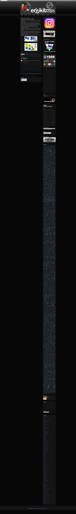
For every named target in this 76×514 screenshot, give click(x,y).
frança (53, 243)
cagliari (53, 182)
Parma (45, 317)
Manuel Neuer (44, 291)
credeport (47, 212)
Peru (46, 320)
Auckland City (53, 167)
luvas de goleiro (49, 286)
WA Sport (52, 376)
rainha (52, 327)
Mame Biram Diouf (52, 289)
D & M (53, 215)
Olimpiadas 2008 (48, 310)
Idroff (53, 258)
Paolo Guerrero (52, 315)
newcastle (53, 303)
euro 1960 (51, 231)
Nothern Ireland (52, 307)
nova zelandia (53, 308)
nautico (53, 300)
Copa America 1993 (53, 202)
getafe (47, 248)
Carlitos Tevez (52, 185)
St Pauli (47, 353)
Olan (48, 309)
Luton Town (45, 286)
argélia (45, 161)
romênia (51, 336)
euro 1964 (53, 231)
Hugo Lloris (49, 257)
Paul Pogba (48, 318)
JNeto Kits (44, 464)
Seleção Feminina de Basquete (48, 344)
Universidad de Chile (48, 369)
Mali (51, 288)
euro (48, 231)
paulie (51, 318)
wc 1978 (44, 378)
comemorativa (45, 195)
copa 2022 (53, 201)
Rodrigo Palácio (48, 335)
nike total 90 (46, 306)
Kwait (54, 276)
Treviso (49, 363)
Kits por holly (45, 469)
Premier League (49, 324)
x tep (49, 388)
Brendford (46, 179)
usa (47, 371)
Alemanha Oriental (49, 155)
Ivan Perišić (53, 265)
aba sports (46, 150)
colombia (45, 194)
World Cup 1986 (51, 385)
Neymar (46, 304)
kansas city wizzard (52, 273)
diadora (44, 220)
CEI (49, 187)
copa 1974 (47, 198)
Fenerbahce (48, 237)
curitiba (53, 214)
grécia (44, 252)
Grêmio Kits (44, 460)
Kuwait (51, 276)
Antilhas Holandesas (48, 159)
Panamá (47, 315)
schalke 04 (49, 343)
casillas (48, 186)
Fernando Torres (52, 237)
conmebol (44, 196)
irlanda (51, 263)
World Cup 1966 (47, 384)
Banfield (52, 169)
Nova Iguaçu (49, 308)
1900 (50, 145)
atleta (43, 165)
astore (50, 163)
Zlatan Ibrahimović (53, 392)
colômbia (49, 194)
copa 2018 (49, 201)
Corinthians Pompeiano (48, 211)
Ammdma (53, 157)
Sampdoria (51, 339)
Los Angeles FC (46, 284)
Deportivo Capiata (45, 219)
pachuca (52, 313)
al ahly (46, 153)
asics (44, 163)
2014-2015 (49, 148)
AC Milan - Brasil (45, 416)
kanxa (44, 274)
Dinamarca (50, 221)
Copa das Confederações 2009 (48, 207)
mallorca (53, 288)
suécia (48, 354)
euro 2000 (49, 233)
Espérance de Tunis (52, 229)
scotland (53, 343)
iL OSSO (53, 259)
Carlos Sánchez (45, 186)
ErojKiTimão (44, 438)
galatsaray (44, 246)
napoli (44, 300)
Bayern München (50, 171)
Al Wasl (54, 153)
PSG (54, 324)
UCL (52, 364)
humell (54, 257)
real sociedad (46, 329)
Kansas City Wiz (48, 273)
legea (46, 280)
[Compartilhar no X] (22, 54)
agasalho (45, 152)
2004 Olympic (49, 147)
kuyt (52, 276)
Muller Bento (45, 477)
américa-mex (45, 157)
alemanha (49, 154)
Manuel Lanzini (52, 290)
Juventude (50, 272)
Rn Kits (44, 490)
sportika (53, 351)
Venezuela (52, 373)
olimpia (53, 309)
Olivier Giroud (53, 310)
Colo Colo (54, 193)
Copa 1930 (47, 196)
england (47, 227)
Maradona (48, 291)
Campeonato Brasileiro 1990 (47, 184)
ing (46, 261)
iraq (44, 263)
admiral (53, 151)
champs (47, 189)
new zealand (49, 303)
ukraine (50, 366)
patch (50, 317)
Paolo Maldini (44, 316)
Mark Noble (53, 292)
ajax (53, 152)
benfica (47, 173)
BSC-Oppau (51, 180)
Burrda (47, 182)
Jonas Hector (53, 270)
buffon (53, 180)
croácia (48, 213)
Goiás (48, 250)
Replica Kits (44, 487)
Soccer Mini (44, 494)
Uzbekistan (53, 371)
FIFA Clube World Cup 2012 (48, 239)
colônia (54, 194)
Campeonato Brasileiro (51, 183)
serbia (52, 345)
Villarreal (53, 374)
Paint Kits (44, 482)
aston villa (47, 163)
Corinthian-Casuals (45, 210)
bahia (47, 169)
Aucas (51, 167)
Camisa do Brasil (23, 52)
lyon (51, 286)
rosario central (44, 337)
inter (52, 261)
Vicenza (46, 374)
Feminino (44, 237)
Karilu (50, 274)
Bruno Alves (44, 180)
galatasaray (52, 245)
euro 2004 (52, 233)
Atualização (48, 167)
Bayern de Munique (51, 170)
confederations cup (50, 195)
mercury (45, 294)
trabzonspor (44, 363)
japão (45, 268)
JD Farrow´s (52, 268)
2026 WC (47, 149)
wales (54, 376)
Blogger (47, 508)
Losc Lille (54, 284)
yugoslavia (52, 390)
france (44, 244)
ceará (47, 187)
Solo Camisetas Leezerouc (46, 495)
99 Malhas (53, 149)
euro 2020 (44, 234)
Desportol (44, 437)
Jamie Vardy (51, 267)
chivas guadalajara (53, 191)
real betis (50, 328)
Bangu (54, 169)
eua (46, 231)
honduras (52, 256)
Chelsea (49, 190)
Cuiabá (49, 214)
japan (54, 267)
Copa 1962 (47, 197)
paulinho (53, 318)
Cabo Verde (50, 182)
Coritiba (53, 211)
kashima (53, 274)
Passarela (48, 317)
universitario (47, 370)
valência (53, 372)
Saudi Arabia (44, 343)
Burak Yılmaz (53, 181)
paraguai (49, 316)
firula (53, 241)
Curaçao (51, 214)
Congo (53, 195)
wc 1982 (47, 378)
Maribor (50, 292)
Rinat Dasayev (47, 333)
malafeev (46, 288)
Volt (49, 375)
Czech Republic (45, 215)
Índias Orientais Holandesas (51, 260)
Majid (44, 288)
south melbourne (49, 349)
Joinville (48, 270)
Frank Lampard (52, 244)
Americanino (50, 157)
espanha (48, 229)
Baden (44, 169)
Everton (47, 235)
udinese (49, 365)
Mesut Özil (53, 294)
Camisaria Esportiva (45, 428)
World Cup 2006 (45, 387)
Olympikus (44, 311)
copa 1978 (52, 198)
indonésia (44, 261)
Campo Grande (53, 184)
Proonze (52, 324)
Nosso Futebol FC (45, 481)
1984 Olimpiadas (53, 145)
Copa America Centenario (50, 205)
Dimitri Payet (47, 221)
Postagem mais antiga (37, 73)
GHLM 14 (44, 456)
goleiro (51, 250)
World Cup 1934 (52, 382)
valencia (50, 372)
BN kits (44, 425)
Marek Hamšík (47, 292)
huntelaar (44, 258)
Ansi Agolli (44, 159)
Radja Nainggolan (49, 327)
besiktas (53, 173)
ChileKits (44, 429)
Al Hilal (49, 153)
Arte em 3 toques (45, 421)
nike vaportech (51, 306)
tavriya (52, 357)
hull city (52, 257)
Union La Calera (48, 368)
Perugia (51, 320)
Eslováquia (48, 228)
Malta (49, 289)
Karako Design (45, 468)
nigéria (48, 305)
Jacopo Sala (54, 266)
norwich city (47, 307)
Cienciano (52, 192)
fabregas (53, 235)
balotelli (50, 169)
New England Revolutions (50, 302)
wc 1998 (53, 378)
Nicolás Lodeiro (49, 304)
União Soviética (52, 367)
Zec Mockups (45, 503)
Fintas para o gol (45, 443)
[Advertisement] (30, 68)
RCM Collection (45, 486)
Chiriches (47, 191)
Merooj (47, 294)
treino (47, 363)
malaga (49, 288)
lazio (53, 278)
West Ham (44, 380)
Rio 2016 (51, 333)
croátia (54, 213)
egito (44, 224)
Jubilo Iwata (52, 271)
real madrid (53, 328)
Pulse (50, 325)
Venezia (49, 373)
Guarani (47, 253)
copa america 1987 (49, 202)
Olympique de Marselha (46, 312)
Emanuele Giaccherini (50, 225)
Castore (51, 186)
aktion (44, 153)
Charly (46, 190)
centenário (49, 188)
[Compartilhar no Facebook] (23, 54)
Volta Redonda (52, 375)
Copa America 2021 (50, 204)
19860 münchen (46, 146)
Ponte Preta (51, 322)
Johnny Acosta (44, 270)
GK (48, 249)
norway (44, 307)
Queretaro (47, 326)
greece (47, 252)
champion (44, 189)
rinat (43, 333)
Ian (23, 59)
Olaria (51, 309)
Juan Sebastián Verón (45, 271)
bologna (44, 175)
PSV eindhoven (46, 325)
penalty (44, 319)
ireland (49, 263)
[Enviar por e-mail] (21, 54)
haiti (47, 254)
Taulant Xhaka (49, 357)
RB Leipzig (47, 328)
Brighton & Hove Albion (50, 179)
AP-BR (44, 419)
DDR (45, 217)
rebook (53, 329)
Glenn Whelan (44, 250)
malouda (47, 289)
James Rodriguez (47, 267)
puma (52, 325)
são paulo (50, 342)
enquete (53, 227)
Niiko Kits (44, 478)
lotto (44, 285)
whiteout (54, 380)
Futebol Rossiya (45, 451)
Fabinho (51, 235)
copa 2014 (44, 201)
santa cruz (47, 340)
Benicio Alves (45, 424)
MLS (44, 296)
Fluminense (50, 242)
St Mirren (44, 353)
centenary (53, 188)
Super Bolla (44, 355)
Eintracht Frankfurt (51, 224)
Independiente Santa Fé (45, 260)
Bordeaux (48, 175)
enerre (44, 227)
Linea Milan (45, 282)
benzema (50, 173)
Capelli (44, 185)
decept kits (51, 217)
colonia (52, 194)
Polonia (44, 322)
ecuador (49, 223)
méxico (47, 295)
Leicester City (49, 280)
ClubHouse (44, 193)
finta (46, 241)
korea (44, 276)
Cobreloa (51, 193)
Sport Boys (45, 351)
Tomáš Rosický (45, 361)
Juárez (49, 271)
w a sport (49, 376)
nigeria (45, 305)
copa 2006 (47, 200)
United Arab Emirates (53, 368)
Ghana (50, 248)
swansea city (52, 355)
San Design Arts (45, 491)
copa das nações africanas (49, 208)
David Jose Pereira (45, 433)
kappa (47, 274)
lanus (47, 278)
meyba (50, 295)
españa (45, 229)
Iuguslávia (45, 265)
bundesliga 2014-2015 (48, 181)
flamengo (44, 242)
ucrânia (46, 365)
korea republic (47, 276)
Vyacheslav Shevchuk (45, 376)
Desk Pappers (45, 434)
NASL (47, 300)
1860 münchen (47, 145)
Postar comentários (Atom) (32, 75)
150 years (44, 145)
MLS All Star (51, 296)
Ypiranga (49, 390)
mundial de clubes (50, 298)
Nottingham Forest (45, 308)
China (44, 191)
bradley (54, 177)
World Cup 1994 (51, 386)
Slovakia (53, 347)
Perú (48, 320)
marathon (51, 291)
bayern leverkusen (45, 171)
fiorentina (50, 241)
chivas (49, 191)
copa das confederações (52, 206)
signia (51, 347)
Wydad (48, 388)
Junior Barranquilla (46, 272)
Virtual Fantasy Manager (46, 500)
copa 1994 (46, 199)
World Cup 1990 (45, 386)
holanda (44, 256)
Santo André (46, 341)
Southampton (53, 349)
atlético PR (44, 167)
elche (46, 225)
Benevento (44, 173)
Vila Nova (48, 374)
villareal (51, 374)
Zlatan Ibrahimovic (49, 392)
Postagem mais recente (24, 73)
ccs (45, 187)
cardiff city (47, 185)
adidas (47, 151)
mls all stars (54, 296)
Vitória (47, 375)
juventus (53, 272)
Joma (50, 270)
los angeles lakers (51, 284)
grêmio (50, 252)
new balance (45, 302)
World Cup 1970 (52, 384)
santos (49, 341)
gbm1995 (44, 455)
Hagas (45, 254)
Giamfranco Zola (53, 248)
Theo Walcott (49, 359)
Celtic (46, 188)
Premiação (45, 324)
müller (47, 298)
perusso (53, 320)
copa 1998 (50, 199)
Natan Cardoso (50, 300)
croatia (51, 213)
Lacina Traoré (44, 278)
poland (50, 321)
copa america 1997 (51, 203)
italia (54, 264)
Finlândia (44, 241)
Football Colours (45, 446)
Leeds (44, 280)
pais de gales (48, 314)
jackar (51, 266)
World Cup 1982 (45, 385)
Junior (49, 396)
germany (50, 247)
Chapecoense (50, 189)
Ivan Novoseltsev (49, 265)
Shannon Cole (44, 347)
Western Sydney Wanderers (50, 380)
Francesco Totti (48, 244)
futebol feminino (45, 245)
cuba (46, 214)
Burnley (44, 182)
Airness (51, 152)
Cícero (49, 192)
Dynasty (46, 223)
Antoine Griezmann (53, 159)
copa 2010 (52, 200)
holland (48, 256)
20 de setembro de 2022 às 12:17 (27, 61)
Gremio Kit (44, 459)
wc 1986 (50, 378)
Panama (44, 315)
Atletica (46, 165)
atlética (49, 165)
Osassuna (48, 313)
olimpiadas (44, 310)
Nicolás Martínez (53, 304)
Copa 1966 (51, 197)
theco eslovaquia (45, 359)
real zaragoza (50, 329)
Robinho (45, 335)
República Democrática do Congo (47, 331)
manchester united (47, 290)
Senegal (47, 345)
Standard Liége (50, 353)
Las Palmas (50, 278)
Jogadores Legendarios (46, 465)
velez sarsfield (45, 373)
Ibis (46, 258)
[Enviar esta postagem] (26, 54)
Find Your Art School (46, 442)
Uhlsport (47, 366)
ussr (50, 371)
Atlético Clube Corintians (52, 165)
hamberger (50, 254)
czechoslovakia (50, 215)
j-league (48, 266)
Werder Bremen (47, 379)
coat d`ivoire (47, 193)
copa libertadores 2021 (51, 209)
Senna (49, 345)
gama (47, 246)
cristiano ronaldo (45, 213)
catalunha (53, 186)
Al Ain (47, 153)
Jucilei (54, 271)
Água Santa (48, 152)
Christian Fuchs (46, 192)
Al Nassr (52, 153)
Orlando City (44, 313)
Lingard (53, 282)
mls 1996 (47, 296)
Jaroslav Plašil (48, 268)
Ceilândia (51, 187)
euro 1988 (48, 232)
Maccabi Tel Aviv (47, 287)
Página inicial (31, 73)
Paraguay (53, 316)
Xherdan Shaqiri (52, 388)
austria (44, 168)
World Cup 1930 (47, 382)
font (54, 242)
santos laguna (53, 341)
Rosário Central (49, 337)
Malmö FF (44, 289)
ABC (48, 150)
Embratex (54, 225)
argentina (48, 161)
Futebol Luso (45, 450)
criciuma (53, 212)
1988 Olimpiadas (51, 146)
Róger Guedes (53, 335)
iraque (47, 263)
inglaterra (49, 261)
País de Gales (52, 314)
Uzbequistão (44, 372)
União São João (48, 367)
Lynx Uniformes (45, 473)
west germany (52, 379)
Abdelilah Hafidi (51, 150)
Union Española (44, 368)
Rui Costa (53, 337)
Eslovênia (54, 228)
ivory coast (44, 266)
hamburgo (53, 254)
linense (51, 282)
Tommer (52, 361)
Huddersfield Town (45, 257)
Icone (51, 258)
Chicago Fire (53, 190)
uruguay (44, 371)
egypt (46, 224)
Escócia (44, 228)
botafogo (48, 177)
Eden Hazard (52, 223)
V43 (47, 372)
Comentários (24, 80)
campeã (46, 183)
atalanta (53, 163)
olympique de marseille (51, 311)
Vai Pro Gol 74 (45, 499)
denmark (47, 218)
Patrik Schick (44, 318)
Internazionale (45, 262)
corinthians (50, 210)
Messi (50, 294)
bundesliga (44, 181)
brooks (53, 179)
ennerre (50, 227)
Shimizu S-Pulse (48, 347)
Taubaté (46, 357)
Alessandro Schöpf (53, 155)
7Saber (50, 149)
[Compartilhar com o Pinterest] (24, 54)
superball (49, 355)
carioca (49, 185)
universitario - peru (52, 370)
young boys (46, 390)
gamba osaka (50, 246)
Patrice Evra (53, 317)
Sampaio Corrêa (47, 339)
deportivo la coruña (50, 219)
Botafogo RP (51, 177)
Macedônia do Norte (52, 287)
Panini (50, 315)
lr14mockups (45, 472)
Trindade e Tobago (52, 363)
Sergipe (54, 345)
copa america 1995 (46, 203)
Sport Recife (49, 351)
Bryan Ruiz (48, 180)
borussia (51, 175)
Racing (51, 326)
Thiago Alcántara (53, 359)
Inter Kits (44, 463)
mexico (44, 295)
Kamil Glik (44, 273)
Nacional (44, 299)
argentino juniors (52, 161)
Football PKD (45, 447)
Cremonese (50, 212)
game (53, 246)
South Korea (44, 349)
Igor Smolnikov (48, 259)
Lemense (53, 280)
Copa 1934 (51, 196)
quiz (49, 326)
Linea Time (48, 282)
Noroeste (54, 306)
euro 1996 (44, 233)
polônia (47, 322)
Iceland (48, 258)
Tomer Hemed (49, 361)
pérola (44, 320)
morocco (44, 298)
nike (51, 305)
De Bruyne (48, 217)
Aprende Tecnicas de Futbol (46, 420)
